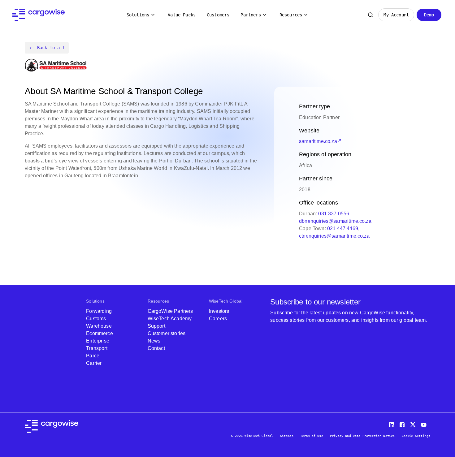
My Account (396, 14)
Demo (429, 14)
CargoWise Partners (170, 311)
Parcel (93, 355)
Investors (219, 311)
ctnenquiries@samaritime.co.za (334, 236)
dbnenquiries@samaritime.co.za (335, 221)
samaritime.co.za (318, 141)
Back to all (51, 47)
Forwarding (99, 311)
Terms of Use (311, 436)
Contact (156, 348)
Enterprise (97, 340)
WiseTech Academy (170, 318)
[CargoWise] (38, 15)
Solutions (138, 14)
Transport (96, 348)
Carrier (94, 363)
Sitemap (286, 436)
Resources (291, 14)
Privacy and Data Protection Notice (362, 436)
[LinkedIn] (392, 423)
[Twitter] (413, 423)
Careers (218, 318)
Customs (96, 318)
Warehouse (98, 326)
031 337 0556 (333, 213)
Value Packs (182, 14)
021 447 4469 (342, 228)
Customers (218, 14)
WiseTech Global (225, 301)
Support (156, 326)
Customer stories (167, 333)
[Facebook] (403, 423)
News (154, 340)
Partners (250, 14)
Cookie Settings (416, 436)
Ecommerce (99, 333)
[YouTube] (425, 423)
